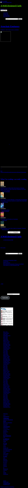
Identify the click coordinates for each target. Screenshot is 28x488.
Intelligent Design (7, 449)
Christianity (6, 426)
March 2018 (5, 355)
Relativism (5, 465)
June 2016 (5, 381)
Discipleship (5, 434)
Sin (3, 467)
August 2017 (6, 363)
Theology (5, 470)
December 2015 (6, 388)
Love (4, 457)
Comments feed (6, 483)
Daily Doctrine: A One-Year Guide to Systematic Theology (13, 228)
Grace (4, 446)
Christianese (5, 425)
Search (2, 9)
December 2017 (6, 359)
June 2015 (5, 395)
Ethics (4, 437)
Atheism (6, 418)
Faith (4, 441)
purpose (5, 464)
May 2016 (5, 382)
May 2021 (5, 331)
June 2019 (5, 336)
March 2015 (5, 399)
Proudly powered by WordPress (7, 486)
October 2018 (6, 346)
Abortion (5, 413)
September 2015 (6, 392)
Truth (4, 472)
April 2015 (5, 398)
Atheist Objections (8, 419)
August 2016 (6, 378)
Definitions (5, 431)
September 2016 (6, 377)
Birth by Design (6, 262)
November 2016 (6, 375)
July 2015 (5, 394)
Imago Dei (5, 448)
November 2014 (6, 404)
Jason (9, 29)
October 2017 (6, 361)
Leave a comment (15, 29)
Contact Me (5, 14)
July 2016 (5, 379)
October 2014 (6, 405)
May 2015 (5, 397)
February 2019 (6, 341)
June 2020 (5, 334)
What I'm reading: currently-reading (14, 179)
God (17, 172)
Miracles (5, 459)
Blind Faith (5, 424)
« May (2, 283)
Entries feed (5, 482)
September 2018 (6, 347)
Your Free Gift (6, 16)
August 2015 (6, 393)
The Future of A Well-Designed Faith (11, 265)
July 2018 (5, 350)
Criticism (5, 172)
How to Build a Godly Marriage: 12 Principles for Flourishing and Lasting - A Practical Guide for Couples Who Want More (14, 200)
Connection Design (6, 429)
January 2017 (6, 372)
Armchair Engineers (10, 26)
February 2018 (6, 356)
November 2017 (6, 360)
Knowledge (5, 454)
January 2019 (6, 343)
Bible (4, 421)
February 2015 (6, 400)
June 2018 (5, 351)
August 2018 (6, 349)
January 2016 (6, 387)
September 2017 (6, 362)
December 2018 (6, 344)
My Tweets (3, 247)
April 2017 (5, 368)
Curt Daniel (4, 220)
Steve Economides (6, 191)
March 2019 (5, 340)
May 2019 (5, 338)
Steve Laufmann (5, 211)
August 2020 (6, 333)
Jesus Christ (5, 453)
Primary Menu (4, 10)
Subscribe (5, 297)
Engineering (13, 172)
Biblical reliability (7, 422)
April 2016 (5, 383)
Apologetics (6, 416)
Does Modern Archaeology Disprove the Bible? (13, 264)
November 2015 (6, 389)
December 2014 (6, 403)
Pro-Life (5, 462)
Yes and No (5, 261)
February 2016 (6, 386)
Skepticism (5, 468)
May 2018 (5, 352)
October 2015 (6, 391)
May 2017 (5, 367)
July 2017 (5, 365)
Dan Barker (5, 430)
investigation (6, 451)
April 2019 (5, 339)
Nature (19, 172)
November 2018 (6, 345)
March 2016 (5, 384)
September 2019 (6, 335)
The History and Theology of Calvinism (9, 219)
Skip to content (4, 1)
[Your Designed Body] (2, 207)
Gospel (4, 445)
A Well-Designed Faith (11, 5)
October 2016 (6, 376)
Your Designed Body (5, 210)
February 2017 (6, 371)
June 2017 (5, 366)
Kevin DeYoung (5, 229)
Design (9, 172)
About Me (5, 12)
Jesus (4, 452)
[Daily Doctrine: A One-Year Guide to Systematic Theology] (2, 225)
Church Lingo (5, 428)
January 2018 (6, 357)
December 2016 (6, 373)
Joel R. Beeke (5, 202)
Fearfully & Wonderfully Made (10, 260)
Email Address (4, 294)
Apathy (4, 415)
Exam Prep (5, 440)
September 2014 (6, 407)
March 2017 (5, 370)
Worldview (5, 474)
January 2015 (6, 402)
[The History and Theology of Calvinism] (2, 216)
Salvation (5, 466)
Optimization (23, 172)
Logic (5, 456)
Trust (4, 471)
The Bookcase (6, 15)
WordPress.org (6, 484)
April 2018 (5, 354)
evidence (6, 439)
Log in (4, 480)
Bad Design (2, 171)
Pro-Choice (5, 461)
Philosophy (5, 460)
